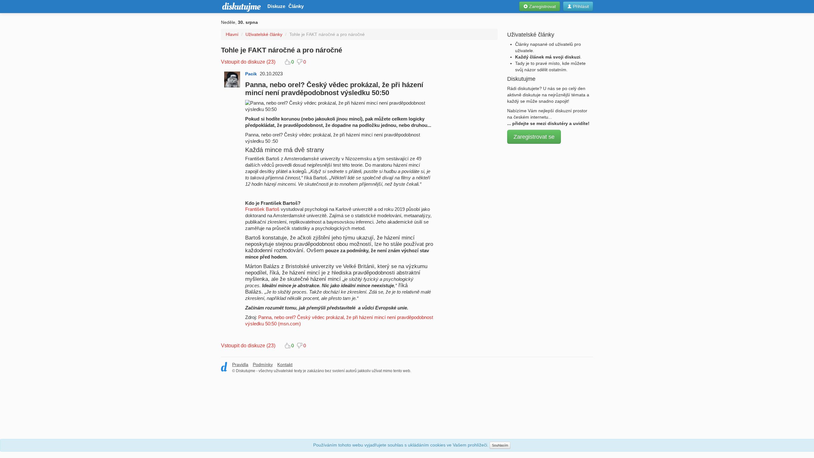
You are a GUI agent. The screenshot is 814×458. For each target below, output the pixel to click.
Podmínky (263, 364)
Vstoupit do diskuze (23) (248, 62)
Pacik (251, 73)
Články (296, 6)
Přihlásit (580, 6)
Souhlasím (500, 445)
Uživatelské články (263, 34)
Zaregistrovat (542, 6)
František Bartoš (262, 209)
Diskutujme (241, 6)
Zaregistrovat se (534, 137)
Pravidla (240, 364)
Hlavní (232, 34)
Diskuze (276, 6)
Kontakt (285, 364)
